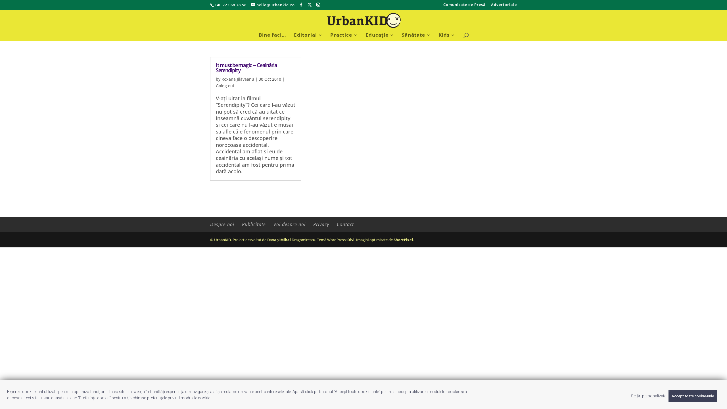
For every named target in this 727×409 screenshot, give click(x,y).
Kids (444, 35)
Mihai (285, 239)
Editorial (305, 35)
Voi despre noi (289, 224)
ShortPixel (403, 239)
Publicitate (254, 224)
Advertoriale (504, 5)
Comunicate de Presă (464, 5)
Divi (350, 239)
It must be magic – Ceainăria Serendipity (246, 68)
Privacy (321, 224)
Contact (345, 224)
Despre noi (222, 224)
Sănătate (413, 35)
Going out (225, 85)
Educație (376, 35)
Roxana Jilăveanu (238, 79)
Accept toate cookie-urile (693, 396)
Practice (341, 35)
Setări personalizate (648, 396)
